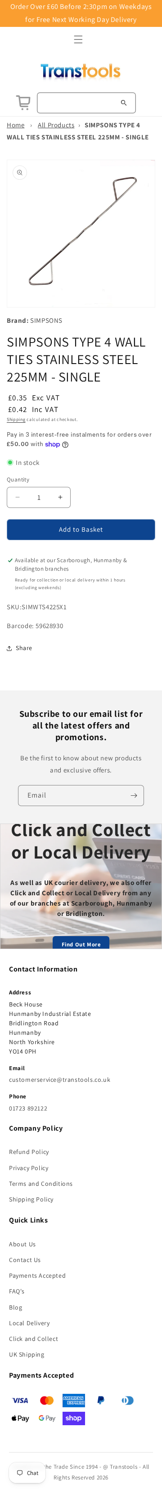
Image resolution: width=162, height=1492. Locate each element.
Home (15, 125)
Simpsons (46, 320)
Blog (15, 1307)
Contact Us (25, 1260)
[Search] (124, 103)
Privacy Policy (28, 1168)
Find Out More (81, 944)
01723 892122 (28, 1108)
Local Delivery (29, 1323)
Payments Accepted (37, 1275)
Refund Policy (29, 1152)
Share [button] (24, 648)
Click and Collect (33, 1339)
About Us (22, 1244)
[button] (78, 39)
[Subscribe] (134, 795)
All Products (56, 125)
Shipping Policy (31, 1199)
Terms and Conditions (41, 1184)
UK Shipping (27, 1354)
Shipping (16, 419)
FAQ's (17, 1291)
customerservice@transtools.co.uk (59, 1080)
